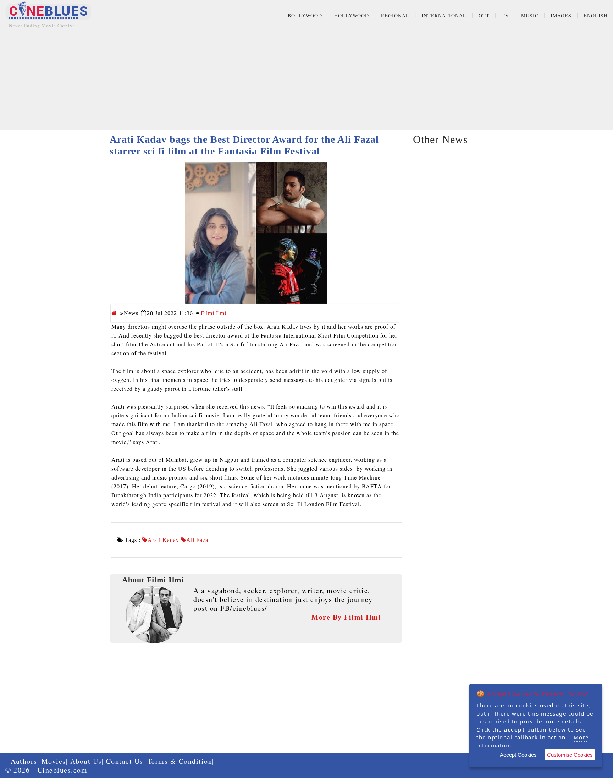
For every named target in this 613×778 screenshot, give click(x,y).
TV (505, 15)
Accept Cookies (518, 755)
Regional (395, 15)
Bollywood (305, 15)
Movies (54, 761)
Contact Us (124, 761)
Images (561, 15)
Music (530, 15)
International (443, 15)
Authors (24, 761)
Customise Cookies (570, 755)
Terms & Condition (180, 761)
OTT (484, 15)
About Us (86, 761)
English (596, 15)
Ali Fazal (198, 540)
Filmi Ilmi (213, 313)
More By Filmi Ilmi (346, 617)
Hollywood (351, 15)
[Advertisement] (306, 80)
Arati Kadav (163, 540)
